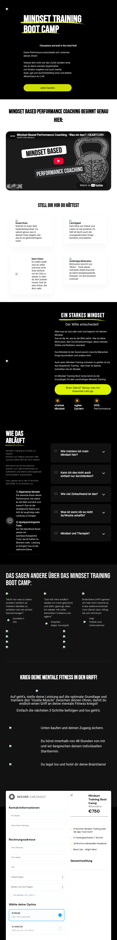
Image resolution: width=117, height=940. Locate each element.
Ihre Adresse (17, 847)
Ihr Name (15, 815)
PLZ (13, 867)
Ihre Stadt (15, 857)
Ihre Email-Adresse (20, 825)
